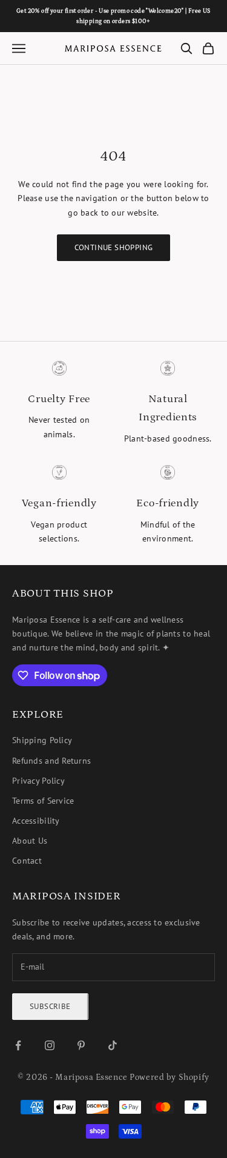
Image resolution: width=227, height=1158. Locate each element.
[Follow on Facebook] (18, 1045)
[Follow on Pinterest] (81, 1045)
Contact (27, 860)
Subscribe (50, 1006)
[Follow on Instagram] (50, 1045)
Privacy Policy (38, 780)
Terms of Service (43, 800)
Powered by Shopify (169, 1077)
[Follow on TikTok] (113, 1045)
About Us (29, 840)
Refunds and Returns (51, 760)
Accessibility (36, 820)
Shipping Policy (42, 740)
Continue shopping (113, 247)
